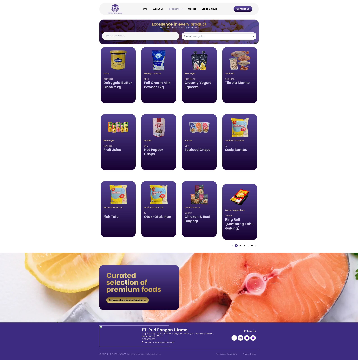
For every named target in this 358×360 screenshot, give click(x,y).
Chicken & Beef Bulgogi (197, 218)
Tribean (229, 215)
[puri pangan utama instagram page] (240, 338)
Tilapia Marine (237, 82)
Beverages (190, 73)
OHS (146, 145)
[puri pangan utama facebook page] (234, 338)
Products (174, 8)
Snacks (147, 140)
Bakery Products (152, 73)
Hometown (190, 78)
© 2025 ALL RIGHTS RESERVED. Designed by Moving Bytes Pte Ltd (130, 354)
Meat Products (192, 207)
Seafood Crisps (197, 149)
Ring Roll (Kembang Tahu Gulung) (239, 224)
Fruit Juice (112, 149)
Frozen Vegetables (235, 210)
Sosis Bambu (236, 149)
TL (226, 145)
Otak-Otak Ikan (157, 216)
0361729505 (149, 339)
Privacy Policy (249, 354)
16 (252, 245)
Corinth (188, 212)
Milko (146, 78)
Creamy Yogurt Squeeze (198, 84)
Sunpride (107, 145)
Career (192, 8)
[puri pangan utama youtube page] (247, 338)
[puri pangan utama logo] (134, 335)
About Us (158, 8)
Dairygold (108, 78)
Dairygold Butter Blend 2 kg (117, 84)
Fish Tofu (111, 216)
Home (144, 8)
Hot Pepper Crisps (153, 151)
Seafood (229, 73)
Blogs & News (209, 8)
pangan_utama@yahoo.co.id (159, 342)
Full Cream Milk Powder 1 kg (157, 84)
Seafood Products (234, 140)
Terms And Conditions (226, 354)
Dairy (106, 73)
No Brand (229, 78)
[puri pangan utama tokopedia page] (253, 338)
